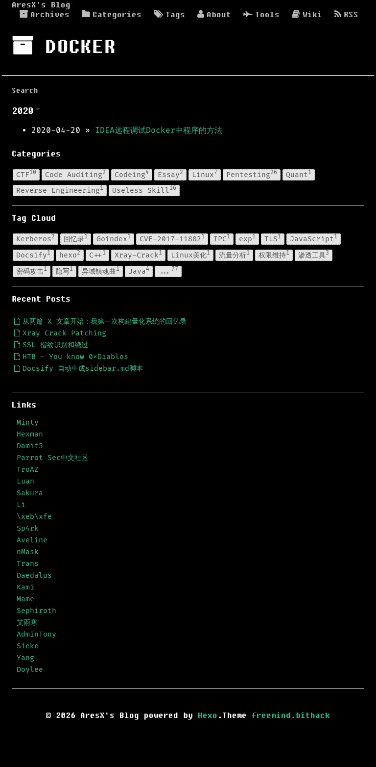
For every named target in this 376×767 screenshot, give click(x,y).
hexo (69, 254)
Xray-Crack (138, 254)
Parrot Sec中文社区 (52, 458)
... (168, 271)
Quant (298, 174)
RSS (351, 15)
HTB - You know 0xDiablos (75, 357)
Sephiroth (36, 611)
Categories (117, 15)
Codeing (132, 174)
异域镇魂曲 (100, 271)
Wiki (312, 15)
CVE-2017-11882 (172, 238)
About (219, 15)
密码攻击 (31, 271)
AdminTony (36, 634)
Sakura (30, 493)
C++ (97, 254)
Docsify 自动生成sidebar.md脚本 (83, 368)
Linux (204, 174)
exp (247, 238)
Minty (28, 422)
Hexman (30, 434)
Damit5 (30, 446)
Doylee (30, 669)
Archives (50, 15)
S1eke (28, 646)
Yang (25, 658)
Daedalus (34, 575)
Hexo (207, 715)
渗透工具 (313, 254)
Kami (25, 587)
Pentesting (251, 174)
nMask (28, 552)
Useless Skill (144, 190)
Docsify (33, 254)
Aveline (32, 540)
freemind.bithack (291, 715)
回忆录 (76, 238)
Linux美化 (190, 254)
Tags (175, 15)
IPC (221, 238)
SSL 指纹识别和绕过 (55, 345)
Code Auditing (75, 174)
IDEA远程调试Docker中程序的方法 (158, 130)
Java (138, 271)
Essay (170, 174)
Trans (28, 564)
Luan (25, 481)
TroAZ (28, 469)
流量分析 (234, 254)
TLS (272, 238)
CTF (26, 174)
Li (21, 505)
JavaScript (313, 238)
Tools (267, 15)
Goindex (113, 238)
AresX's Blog (41, 5)
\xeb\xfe (34, 516)
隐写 (64, 271)
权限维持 (273, 254)
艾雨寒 (27, 622)
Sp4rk (28, 528)
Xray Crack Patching (64, 333)
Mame (25, 599)
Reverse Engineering (59, 190)
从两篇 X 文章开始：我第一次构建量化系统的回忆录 (105, 321)
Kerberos (35, 238)
